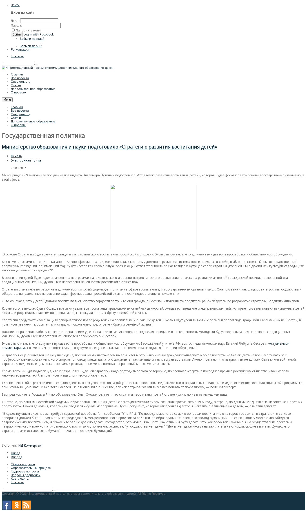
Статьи (16, 118)
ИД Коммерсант (30, 445)
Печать (16, 156)
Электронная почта (26, 160)
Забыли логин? (31, 46)
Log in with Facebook (38, 34)
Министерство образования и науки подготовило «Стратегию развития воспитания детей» (109, 147)
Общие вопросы (23, 464)
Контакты (17, 56)
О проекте (18, 125)
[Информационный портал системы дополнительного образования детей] (57, 67)
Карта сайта (20, 478)
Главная (17, 107)
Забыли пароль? (32, 38)
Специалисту (20, 114)
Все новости (20, 110)
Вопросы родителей (25, 475)
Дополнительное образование (33, 121)
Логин (15, 20)
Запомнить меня (28, 30)
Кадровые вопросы (25, 471)
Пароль (16, 25)
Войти (15, 5)
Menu (7, 99)
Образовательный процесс (31, 468)
